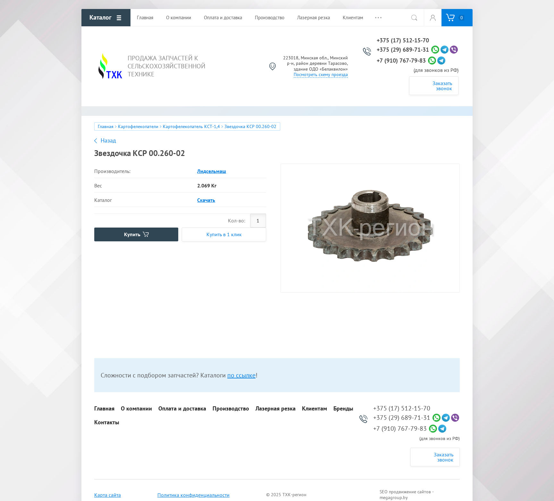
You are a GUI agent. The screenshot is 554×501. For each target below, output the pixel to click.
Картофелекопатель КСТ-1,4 (191, 126)
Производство (231, 408)
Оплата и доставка (182, 408)
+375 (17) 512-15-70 (403, 40)
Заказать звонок (442, 85)
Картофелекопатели (138, 126)
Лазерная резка (276, 408)
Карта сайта (107, 495)
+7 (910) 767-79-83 (401, 61)
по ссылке (241, 375)
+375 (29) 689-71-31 (403, 50)
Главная (105, 126)
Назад (108, 140)
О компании (136, 408)
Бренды (343, 408)
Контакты (106, 422)
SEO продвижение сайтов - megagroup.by (407, 494)
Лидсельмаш (211, 171)
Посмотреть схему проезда (321, 74)
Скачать (206, 200)
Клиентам (314, 408)
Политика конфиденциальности (193, 495)
